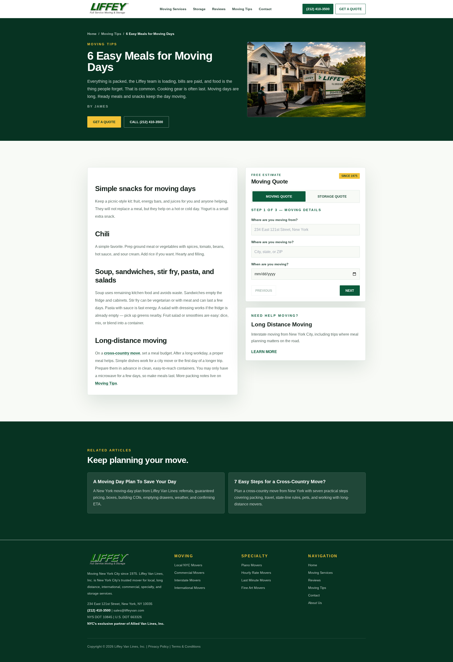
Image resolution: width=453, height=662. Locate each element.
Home (91, 34)
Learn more (264, 352)
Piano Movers (251, 565)
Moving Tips (242, 9)
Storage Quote (332, 196)
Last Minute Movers (256, 580)
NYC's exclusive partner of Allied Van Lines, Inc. (125, 623)
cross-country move (122, 353)
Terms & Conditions (186, 646)
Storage (199, 9)
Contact (265, 9)
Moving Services (173, 9)
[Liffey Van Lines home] (108, 9)
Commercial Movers (189, 573)
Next (349, 290)
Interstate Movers (187, 580)
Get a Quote (350, 9)
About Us (315, 603)
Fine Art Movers (253, 588)
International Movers (189, 588)
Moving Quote (279, 196)
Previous (263, 290)
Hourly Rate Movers (256, 573)
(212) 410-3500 (99, 610)
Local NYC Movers (188, 565)
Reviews (219, 9)
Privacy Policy (158, 646)
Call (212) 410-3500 (146, 122)
